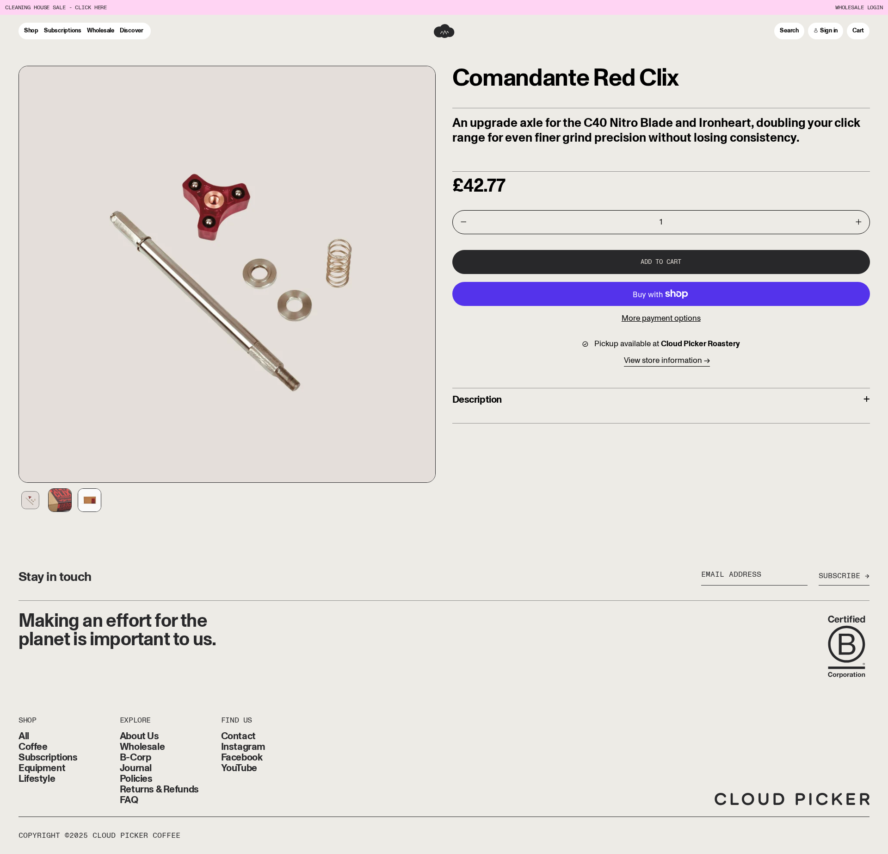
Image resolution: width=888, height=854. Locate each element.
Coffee (32, 746)
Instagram (243, 746)
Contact (238, 736)
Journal (136, 768)
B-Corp (135, 757)
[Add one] (859, 222)
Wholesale (142, 746)
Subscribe (839, 576)
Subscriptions (48, 757)
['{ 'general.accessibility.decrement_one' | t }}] (463, 222)
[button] (789, 31)
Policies (136, 778)
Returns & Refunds (159, 789)
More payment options (661, 318)
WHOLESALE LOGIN (859, 7)
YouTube (239, 768)
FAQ (129, 800)
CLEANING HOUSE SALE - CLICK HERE (56, 7)
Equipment (41, 768)
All (23, 736)
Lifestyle (36, 778)
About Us (139, 736)
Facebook (242, 757)
